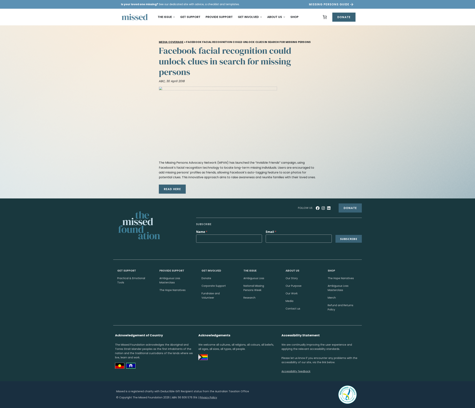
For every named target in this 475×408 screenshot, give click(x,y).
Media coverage (171, 42)
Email (271, 232)
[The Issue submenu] (174, 17)
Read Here (172, 189)
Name (201, 232)
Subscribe (348, 239)
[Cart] (325, 17)
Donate (344, 17)
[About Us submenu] (284, 17)
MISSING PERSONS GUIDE (329, 4)
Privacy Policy (208, 397)
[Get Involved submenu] (261, 17)
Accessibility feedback (295, 371)
